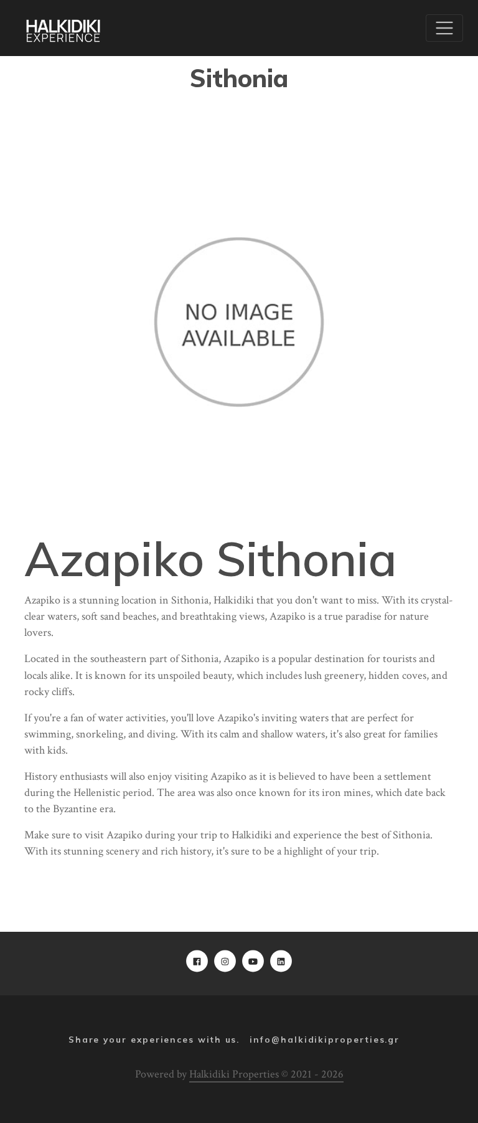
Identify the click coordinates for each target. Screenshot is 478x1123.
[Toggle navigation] (444, 28)
